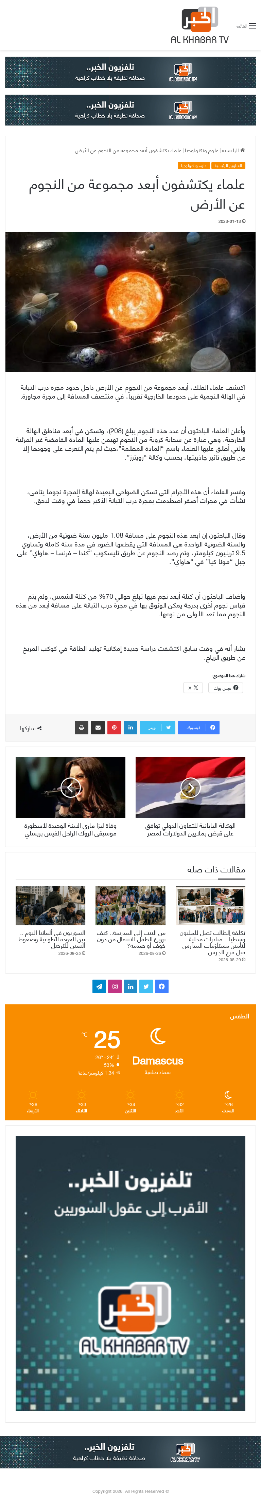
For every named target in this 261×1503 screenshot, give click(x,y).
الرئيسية (231, 150)
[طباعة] (81, 727)
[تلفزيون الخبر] (198, 25)
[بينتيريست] (114, 727)
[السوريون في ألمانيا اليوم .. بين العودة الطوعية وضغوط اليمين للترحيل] (50, 906)
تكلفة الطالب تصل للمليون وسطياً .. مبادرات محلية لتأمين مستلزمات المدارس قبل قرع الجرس (212, 941)
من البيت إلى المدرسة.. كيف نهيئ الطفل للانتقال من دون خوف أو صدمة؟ (131, 938)
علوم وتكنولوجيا (202, 150)
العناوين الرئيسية (228, 165)
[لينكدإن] (130, 727)
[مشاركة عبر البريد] (98, 727)
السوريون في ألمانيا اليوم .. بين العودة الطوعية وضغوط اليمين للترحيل (51, 938)
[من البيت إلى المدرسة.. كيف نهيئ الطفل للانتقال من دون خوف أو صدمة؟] (130, 906)
